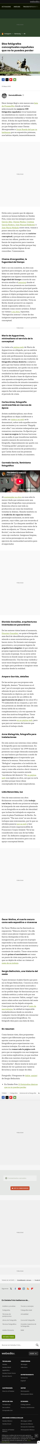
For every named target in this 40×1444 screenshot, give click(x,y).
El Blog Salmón (26, 1404)
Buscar (37, 1345)
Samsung (17, 34)
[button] (16, 95)
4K (24, 34)
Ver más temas (8, 1337)
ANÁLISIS (17, 7)
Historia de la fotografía (28, 1093)
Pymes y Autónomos (27, 1407)
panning (22, 282)
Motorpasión (25, 1391)
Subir (32, 1353)
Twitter (7, 79)
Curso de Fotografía (28, 1320)
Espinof (23, 1381)
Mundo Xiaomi (7, 1376)
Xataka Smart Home (9, 1373)
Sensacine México (27, 1424)
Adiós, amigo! (31, 1075)
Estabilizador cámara (24, 1280)
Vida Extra (24, 1367)
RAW (22, 1330)
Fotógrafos (14, 1093)
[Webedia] (35, 1)
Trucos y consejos (27, 1306)
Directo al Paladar (8, 1391)
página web (18, 347)
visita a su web (17, 419)
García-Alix (7, 222)
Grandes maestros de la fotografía (28, 1325)
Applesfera (5, 1370)
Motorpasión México (27, 1430)
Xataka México (7, 1421)
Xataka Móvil (6, 1367)
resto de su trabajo (10, 963)
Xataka (4, 1364)
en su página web (24, 720)
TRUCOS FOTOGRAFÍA (30, 7)
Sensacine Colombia (27, 1427)
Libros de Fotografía (9, 1320)
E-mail (14, 79)
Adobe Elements (8, 1330)
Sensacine (24, 1378)
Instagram (7, 34)
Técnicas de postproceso (6, 1315)
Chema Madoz (19, 222)
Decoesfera (6, 1407)
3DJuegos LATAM (26, 1421)
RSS (28, 1288)
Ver (21, 1188)
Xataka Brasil (6, 1424)
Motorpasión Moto (27, 1394)
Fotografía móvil (26, 1310)
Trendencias (6, 1404)
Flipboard (10, 79)
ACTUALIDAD (6, 7)
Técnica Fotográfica (9, 1324)
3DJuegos (24, 1364)
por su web (22, 824)
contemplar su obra (13, 497)
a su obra (15, 311)
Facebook (3, 79)
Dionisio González (10, 633)
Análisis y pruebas (8, 1306)
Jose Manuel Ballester (25, 224)
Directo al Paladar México (8, 1430)
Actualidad (24, 1314)
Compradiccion (7, 1410)
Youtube (19, 1288)
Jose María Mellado (10, 227)
